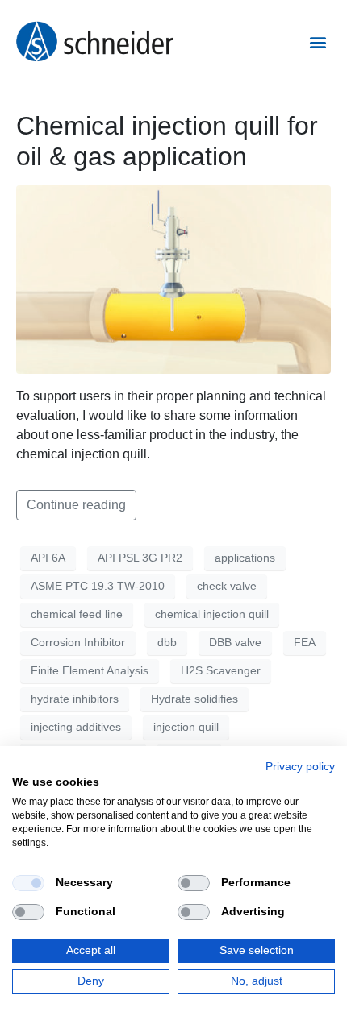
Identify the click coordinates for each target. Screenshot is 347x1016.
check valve (227, 585)
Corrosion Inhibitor (78, 642)
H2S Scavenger (221, 670)
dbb (167, 642)
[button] (317, 41)
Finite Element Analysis (89, 670)
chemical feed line (77, 614)
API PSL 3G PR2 (140, 557)
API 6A (48, 557)
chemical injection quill (212, 614)
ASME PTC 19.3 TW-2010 (98, 585)
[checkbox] (28, 883)
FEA (305, 642)
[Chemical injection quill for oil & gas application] (173, 278)
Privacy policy (300, 767)
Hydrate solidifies (194, 698)
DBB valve (235, 642)
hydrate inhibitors (75, 698)
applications (245, 557)
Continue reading (76, 505)
